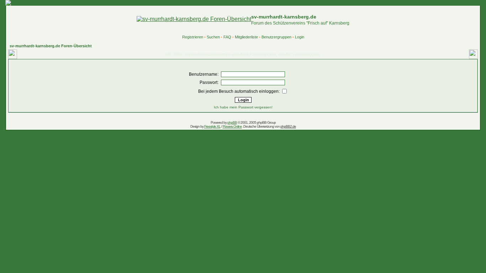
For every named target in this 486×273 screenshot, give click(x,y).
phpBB (232, 122)
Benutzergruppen (276, 37)
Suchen (213, 37)
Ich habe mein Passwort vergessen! (243, 107)
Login (299, 37)
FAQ (227, 37)
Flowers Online (232, 126)
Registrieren (192, 37)
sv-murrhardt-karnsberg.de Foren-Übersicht (51, 46)
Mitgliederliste (246, 37)
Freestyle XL (212, 126)
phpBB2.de (288, 126)
